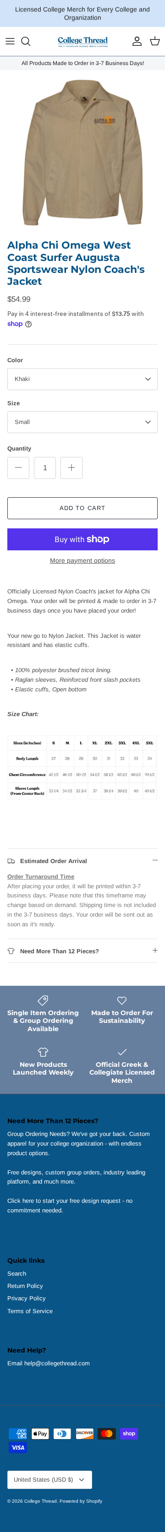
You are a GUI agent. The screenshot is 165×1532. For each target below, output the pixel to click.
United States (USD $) (43, 1479)
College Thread (40, 1501)
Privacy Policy (26, 1298)
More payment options (82, 560)
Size (13, 403)
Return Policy (25, 1285)
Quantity (19, 448)
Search (16, 1273)
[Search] (30, 41)
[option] (82, 152)
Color (15, 360)
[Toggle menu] (10, 41)
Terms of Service (30, 1311)
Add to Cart (82, 508)
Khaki (22, 378)
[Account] (135, 41)
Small (22, 421)
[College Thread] (82, 41)
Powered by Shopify (81, 1501)
